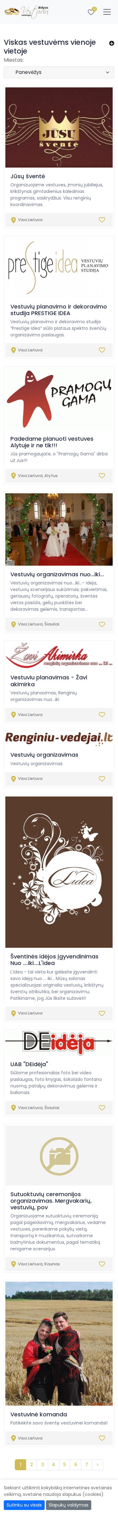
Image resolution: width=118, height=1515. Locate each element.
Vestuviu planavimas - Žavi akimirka (48, 680)
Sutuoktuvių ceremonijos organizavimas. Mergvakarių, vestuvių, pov (51, 1200)
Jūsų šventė (27, 176)
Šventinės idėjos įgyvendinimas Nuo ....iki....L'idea (54, 959)
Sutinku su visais (24, 1505)
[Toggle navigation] (107, 12)
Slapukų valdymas (68, 1505)
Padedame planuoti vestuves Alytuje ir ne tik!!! (51, 442)
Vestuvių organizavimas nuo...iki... (57, 574)
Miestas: (14, 60)
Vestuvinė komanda (38, 1414)
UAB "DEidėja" (29, 1064)
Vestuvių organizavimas (44, 755)
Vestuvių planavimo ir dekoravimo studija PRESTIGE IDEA (58, 310)
